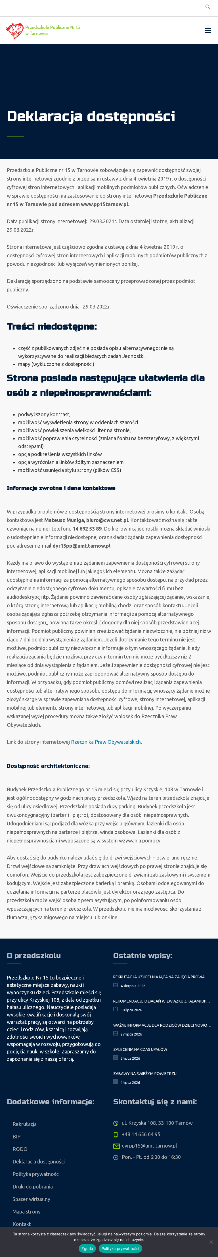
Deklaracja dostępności (38, 1161)
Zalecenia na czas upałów (140, 1049)
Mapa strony (26, 1211)
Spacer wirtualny (31, 1199)
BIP (16, 1136)
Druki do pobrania (32, 1186)
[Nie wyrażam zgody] (211, 1242)
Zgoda (87, 1248)
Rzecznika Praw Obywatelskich (106, 742)
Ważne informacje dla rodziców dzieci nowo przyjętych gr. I (162, 1025)
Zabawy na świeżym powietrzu (145, 1073)
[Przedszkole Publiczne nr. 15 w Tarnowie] (44, 30)
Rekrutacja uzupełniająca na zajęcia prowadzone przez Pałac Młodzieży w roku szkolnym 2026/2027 (162, 977)
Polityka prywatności (36, 1174)
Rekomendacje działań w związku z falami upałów (162, 1001)
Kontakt (21, 1224)
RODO (20, 1149)
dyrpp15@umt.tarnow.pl (149, 1145)
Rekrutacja (24, 1124)
